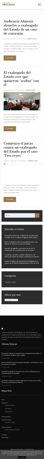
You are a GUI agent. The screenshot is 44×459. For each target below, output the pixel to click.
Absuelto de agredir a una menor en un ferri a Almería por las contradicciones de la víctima (20, 249)
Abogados (8, 408)
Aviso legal (5, 437)
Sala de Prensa (6, 420)
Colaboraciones (6, 427)
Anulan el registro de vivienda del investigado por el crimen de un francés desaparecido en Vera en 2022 (22, 262)
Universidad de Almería (12, 430)
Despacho (5, 403)
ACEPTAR (22, 457)
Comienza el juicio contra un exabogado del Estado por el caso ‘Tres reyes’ (20, 150)
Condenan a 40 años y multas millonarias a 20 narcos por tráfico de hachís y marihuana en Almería (22, 256)
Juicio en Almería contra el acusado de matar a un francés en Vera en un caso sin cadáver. (21, 243)
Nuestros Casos (32, 39)
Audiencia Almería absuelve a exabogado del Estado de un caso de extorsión (21, 27)
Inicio (3, 400)
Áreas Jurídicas (6, 417)
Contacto (4, 435)
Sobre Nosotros (10, 405)
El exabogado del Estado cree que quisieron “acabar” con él (21, 79)
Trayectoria (8, 411)
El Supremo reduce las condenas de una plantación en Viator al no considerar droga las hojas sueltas (21, 236)
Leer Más (10, 58)
